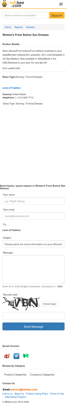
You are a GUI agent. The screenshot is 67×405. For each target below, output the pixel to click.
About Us (19, 393)
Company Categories (42, 374)
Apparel (19, 27)
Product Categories (15, 374)
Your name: (8, 194)
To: (4, 224)
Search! (56, 15)
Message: (7, 252)
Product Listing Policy (37, 393)
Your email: (8, 209)
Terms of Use (57, 393)
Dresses (30, 27)
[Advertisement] (33, 142)
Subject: (7, 237)
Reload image (49, 303)
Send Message (33, 326)
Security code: (10, 294)
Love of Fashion (11, 87)
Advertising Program (15, 396)
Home (8, 27)
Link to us (7, 393)
